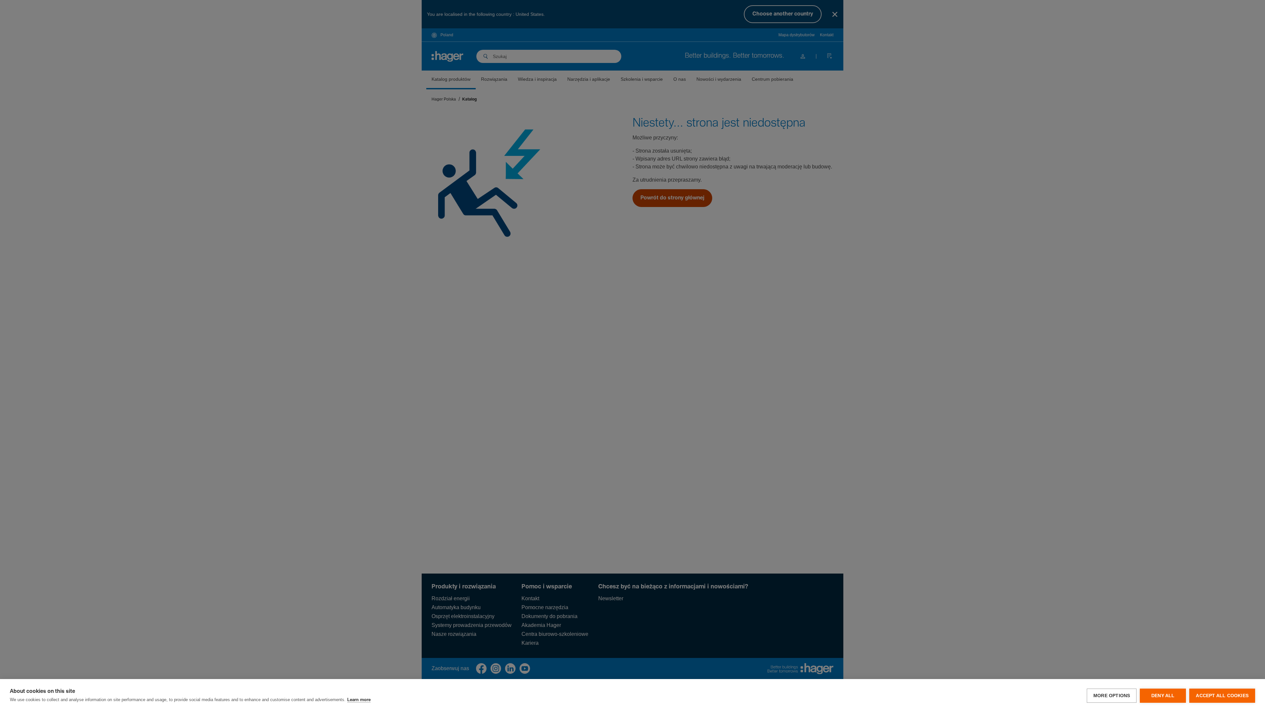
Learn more (359, 700)
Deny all (1163, 695)
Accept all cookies (1222, 695)
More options (1111, 695)
